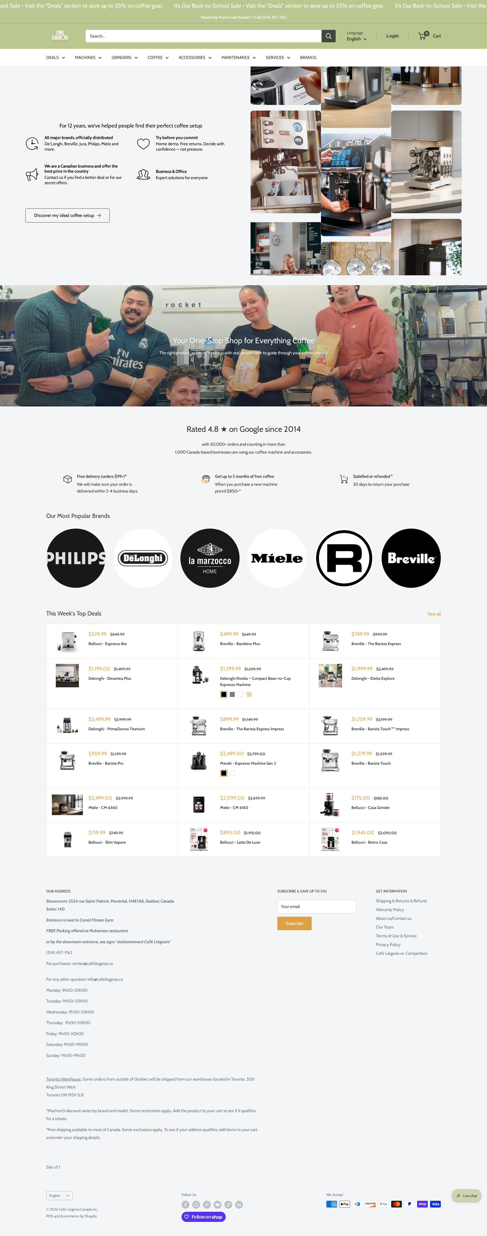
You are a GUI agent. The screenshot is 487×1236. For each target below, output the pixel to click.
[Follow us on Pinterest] (207, 1205)
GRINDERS (122, 57)
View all (434, 614)
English (54, 1195)
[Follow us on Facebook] (185, 1205)
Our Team (385, 927)
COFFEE (155, 57)
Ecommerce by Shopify (79, 1216)
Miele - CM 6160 (234, 807)
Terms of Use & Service (396, 935)
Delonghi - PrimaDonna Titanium (116, 728)
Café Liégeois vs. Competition (402, 953)
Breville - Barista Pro (105, 763)
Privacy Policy (388, 944)
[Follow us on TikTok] (228, 1205)
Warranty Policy (390, 909)
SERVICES (275, 57)
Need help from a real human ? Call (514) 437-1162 (244, 17)
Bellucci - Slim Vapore (107, 842)
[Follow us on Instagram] (196, 1205)
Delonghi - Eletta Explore (373, 678)
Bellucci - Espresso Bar (107, 643)
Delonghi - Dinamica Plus (109, 678)
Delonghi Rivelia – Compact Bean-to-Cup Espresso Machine (255, 681)
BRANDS (308, 57)
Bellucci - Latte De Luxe (240, 842)
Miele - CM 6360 (103, 807)
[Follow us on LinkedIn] (239, 1205)
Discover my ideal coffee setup (64, 215)
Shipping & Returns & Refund (401, 900)
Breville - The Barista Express (376, 643)
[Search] (329, 36)
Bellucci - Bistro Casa (369, 842)
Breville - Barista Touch (371, 763)
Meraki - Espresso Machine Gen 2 (248, 763)
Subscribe (294, 923)
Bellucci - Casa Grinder (370, 807)
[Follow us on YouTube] (218, 1205)
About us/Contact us (393, 918)
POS (49, 1216)
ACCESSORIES (192, 57)
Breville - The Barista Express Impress (252, 728)
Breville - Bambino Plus (240, 643)
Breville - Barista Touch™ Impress (380, 728)
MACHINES (85, 57)
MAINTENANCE (236, 57)
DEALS (52, 57)
